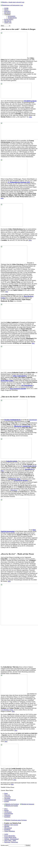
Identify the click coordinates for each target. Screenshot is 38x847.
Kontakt (6, 801)
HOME (6, 8)
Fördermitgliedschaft (10, 800)
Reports (6, 810)
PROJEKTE (7, 21)
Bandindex (7, 816)
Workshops (7, 815)
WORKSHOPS (12, 18)
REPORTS (7, 11)
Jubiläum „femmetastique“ (11, 839)
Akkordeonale (33, 419)
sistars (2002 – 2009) (10, 840)
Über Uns (7, 795)
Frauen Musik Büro (9, 836)
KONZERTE (11, 16)
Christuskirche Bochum (20, 480)
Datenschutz (14, 842)
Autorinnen (7, 796)
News (6, 808)
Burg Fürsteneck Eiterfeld (18, 388)
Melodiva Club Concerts (11, 824)
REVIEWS (7, 13)
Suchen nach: (4, 845)
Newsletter (7, 798)
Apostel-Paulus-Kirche (29, 466)
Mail (12, 784)
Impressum (7, 842)
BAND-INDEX (8, 19)
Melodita (6, 826)
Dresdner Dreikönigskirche (12, 419)
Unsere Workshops (9, 831)
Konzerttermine (8, 813)
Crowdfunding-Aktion (7, 710)
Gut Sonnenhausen (27, 385)
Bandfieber (7, 829)
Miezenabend (8, 828)
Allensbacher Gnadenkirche (22, 426)
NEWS (6, 10)
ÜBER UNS (7, 22)
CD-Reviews (8, 812)
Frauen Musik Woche (10, 837)
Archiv (6, 834)
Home (6, 793)
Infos (30, 117)
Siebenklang (13, 490)
